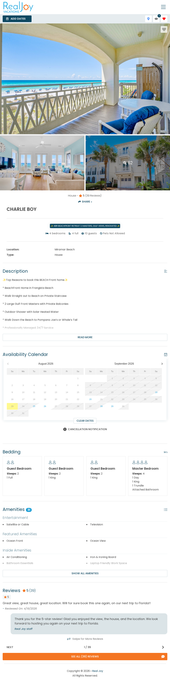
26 (45, 406)
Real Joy (97, 671)
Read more (85, 337)
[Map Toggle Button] (148, 18)
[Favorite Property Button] (164, 29)
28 (101, 406)
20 (90, 399)
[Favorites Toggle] (164, 18)
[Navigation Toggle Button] (163, 7)
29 (112, 406)
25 (34, 406)
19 (156, 392)
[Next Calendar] (162, 363)
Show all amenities (85, 573)
